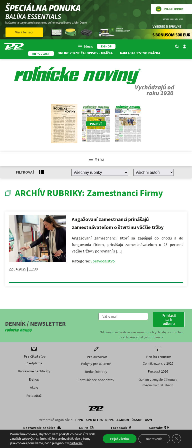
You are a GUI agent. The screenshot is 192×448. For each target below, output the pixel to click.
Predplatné (34, 363)
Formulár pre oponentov (96, 380)
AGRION (122, 420)
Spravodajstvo (102, 260)
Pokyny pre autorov (96, 363)
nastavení (76, 443)
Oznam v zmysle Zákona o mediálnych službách (158, 382)
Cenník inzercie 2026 (158, 363)
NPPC (109, 420)
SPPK (78, 420)
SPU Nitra (94, 420)
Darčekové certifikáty (34, 371)
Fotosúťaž (34, 395)
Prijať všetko (119, 439)
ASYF (149, 420)
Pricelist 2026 (158, 371)
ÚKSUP (137, 420)
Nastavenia (154, 439)
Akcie (34, 387)
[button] (168, 319)
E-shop (34, 379)
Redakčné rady (96, 371)
